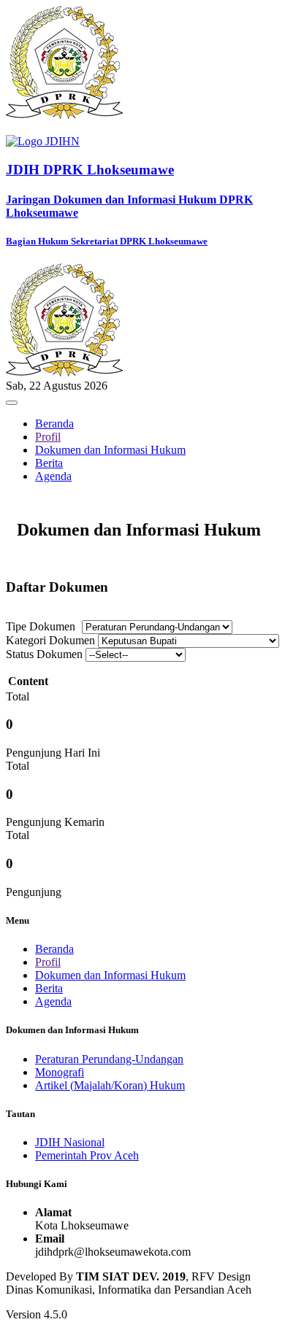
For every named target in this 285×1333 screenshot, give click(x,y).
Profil (48, 436)
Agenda (53, 476)
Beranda (54, 423)
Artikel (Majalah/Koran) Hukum (110, 1085)
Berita (49, 463)
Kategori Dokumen (50, 640)
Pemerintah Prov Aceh (87, 1155)
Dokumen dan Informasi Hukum (110, 450)
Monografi (59, 1072)
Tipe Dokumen (40, 626)
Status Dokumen (44, 654)
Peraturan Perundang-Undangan (109, 1059)
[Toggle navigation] (12, 403)
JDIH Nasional (69, 1142)
